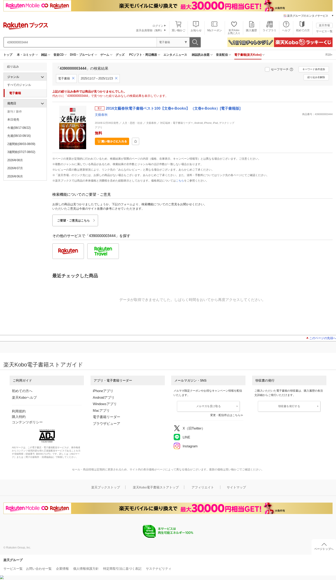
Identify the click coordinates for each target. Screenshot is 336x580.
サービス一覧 (324, 31)
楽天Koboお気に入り (234, 31)
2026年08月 (15, 160)
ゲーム (104, 54)
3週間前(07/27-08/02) (21, 152)
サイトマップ (236, 487)
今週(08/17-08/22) (19, 127)
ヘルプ (286, 30)
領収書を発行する (289, 406)
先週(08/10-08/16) (19, 135)
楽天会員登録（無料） (149, 30)
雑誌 (44, 54)
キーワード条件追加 (313, 69)
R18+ (329, 54)
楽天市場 (324, 25)
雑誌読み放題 (201, 54)
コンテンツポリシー (27, 422)
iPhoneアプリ (103, 391)
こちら (180, 180)
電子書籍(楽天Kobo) (247, 54)
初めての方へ (22, 391)
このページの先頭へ (322, 338)
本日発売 (13, 119)
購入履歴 (251, 30)
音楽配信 (222, 54)
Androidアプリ (104, 397)
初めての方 (303, 30)
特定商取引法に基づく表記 (122, 568)
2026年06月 (15, 176)
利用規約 (19, 411)
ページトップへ (323, 549)
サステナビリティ (158, 568)
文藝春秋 (101, 114)
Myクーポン (214, 30)
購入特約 (19, 417)
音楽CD (58, 54)
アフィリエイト (203, 487)
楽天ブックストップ (105, 487)
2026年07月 (15, 168)
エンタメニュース (175, 54)
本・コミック (26, 54)
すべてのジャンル (19, 85)
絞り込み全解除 (316, 77)
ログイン (157, 25)
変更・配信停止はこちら (225, 415)
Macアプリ (101, 410)
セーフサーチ (280, 69)
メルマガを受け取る (208, 406)
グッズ (120, 54)
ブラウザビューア (106, 423)
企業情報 (62, 568)
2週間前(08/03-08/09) (21, 144)
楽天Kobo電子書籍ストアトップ (156, 487)
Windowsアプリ (105, 404)
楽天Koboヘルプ (24, 397)
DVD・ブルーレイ (82, 54)
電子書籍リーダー (106, 417)
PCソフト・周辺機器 (143, 54)
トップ (7, 54)
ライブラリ (269, 30)
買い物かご (178, 30)
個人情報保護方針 (86, 568)
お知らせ (196, 30)
